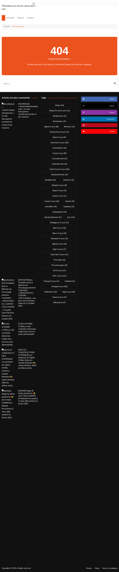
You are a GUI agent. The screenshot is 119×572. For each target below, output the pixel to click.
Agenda (20, 18)
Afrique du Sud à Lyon (59, 111)
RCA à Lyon (59, 270)
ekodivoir (68, 180)
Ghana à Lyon (59, 196)
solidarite (70, 281)
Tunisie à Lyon (59, 297)
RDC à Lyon (59, 276)
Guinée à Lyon (52, 201)
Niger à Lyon (59, 249)
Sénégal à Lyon (59, 286)
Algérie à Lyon (51, 127)
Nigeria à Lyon (59, 244)
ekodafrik (50, 180)
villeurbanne (59, 302)
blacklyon (69, 127)
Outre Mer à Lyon (59, 254)
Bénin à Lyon (59, 137)
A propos (30, 18)
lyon (71, 217)
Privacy (89, 568)
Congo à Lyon (59, 153)
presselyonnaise (59, 265)
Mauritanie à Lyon (59, 238)
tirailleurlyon (50, 292)
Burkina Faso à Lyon (59, 132)
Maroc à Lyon (59, 233)
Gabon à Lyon (59, 191)
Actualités (10, 18)
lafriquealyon (59, 212)
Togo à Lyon (68, 292)
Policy (97, 568)
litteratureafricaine (53, 217)
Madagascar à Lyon (59, 222)
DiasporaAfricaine (59, 175)
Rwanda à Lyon (51, 281)
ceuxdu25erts (59, 148)
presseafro (59, 260)
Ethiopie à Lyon (59, 185)
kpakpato (69, 207)
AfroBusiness (59, 116)
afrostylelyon (59, 121)
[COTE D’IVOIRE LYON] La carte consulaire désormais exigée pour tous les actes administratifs (27, 329)
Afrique (59, 105)
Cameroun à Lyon (59, 143)
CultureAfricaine (59, 164)
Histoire (69, 201)
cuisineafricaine (59, 159)
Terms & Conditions (109, 568)
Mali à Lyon (59, 228)
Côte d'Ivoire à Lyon (59, 169)
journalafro (51, 207)
